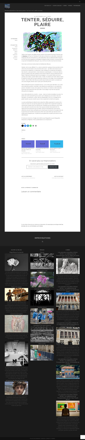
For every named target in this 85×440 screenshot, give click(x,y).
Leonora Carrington (16, 314)
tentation (15, 57)
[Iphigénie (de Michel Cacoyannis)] (16, 394)
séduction (15, 54)
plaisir (16, 53)
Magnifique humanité (16, 252)
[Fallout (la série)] (16, 300)
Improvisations (42, 238)
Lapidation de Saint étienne (42, 325)
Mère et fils (42, 344)
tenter (15, 59)
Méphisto (25, 56)
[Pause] (42, 268)
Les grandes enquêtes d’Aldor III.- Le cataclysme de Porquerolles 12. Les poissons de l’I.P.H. (68, 324)
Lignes (65, 5)
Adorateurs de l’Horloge (42, 289)
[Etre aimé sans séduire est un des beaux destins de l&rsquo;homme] (28, 144)
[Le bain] (16, 365)
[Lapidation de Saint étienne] (42, 341)
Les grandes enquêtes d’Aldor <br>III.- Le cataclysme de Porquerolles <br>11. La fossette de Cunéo (67, 361)
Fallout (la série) (16, 287)
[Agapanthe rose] (42, 287)
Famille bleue (42, 307)
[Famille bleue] (42, 323)
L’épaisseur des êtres (57, 178)
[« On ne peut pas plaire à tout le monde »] (42, 144)
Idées (49, 16)
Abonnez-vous (53, 167)
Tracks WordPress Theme (37, 438)
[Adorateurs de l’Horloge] (42, 305)
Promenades (77, 5)
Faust (16, 46)
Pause (42, 252)
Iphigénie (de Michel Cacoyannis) (16, 380)
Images (70, 5)
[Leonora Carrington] (16, 332)
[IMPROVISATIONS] (7, 9)
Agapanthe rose (42, 270)
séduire (15, 56)
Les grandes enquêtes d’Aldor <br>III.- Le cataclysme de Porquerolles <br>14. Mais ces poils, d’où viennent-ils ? (67, 254)
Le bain (16, 340)
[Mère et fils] (42, 360)
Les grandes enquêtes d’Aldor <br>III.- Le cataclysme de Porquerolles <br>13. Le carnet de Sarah (68, 289)
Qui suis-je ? (47, 5)
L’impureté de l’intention (28, 178)
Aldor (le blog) (57, 5)
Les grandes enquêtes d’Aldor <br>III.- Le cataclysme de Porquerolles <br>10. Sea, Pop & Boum (68, 397)
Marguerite (14, 48)
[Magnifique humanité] (16, 270)
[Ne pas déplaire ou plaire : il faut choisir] (56, 144)
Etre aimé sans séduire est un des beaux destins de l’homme (28, 150)
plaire (16, 51)
